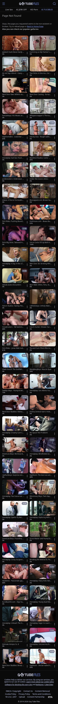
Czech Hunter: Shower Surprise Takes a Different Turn (40, 327)
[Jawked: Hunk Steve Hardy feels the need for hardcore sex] (15, 45)
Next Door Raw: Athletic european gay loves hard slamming (12, 94)
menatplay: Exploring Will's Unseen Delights (40, 517)
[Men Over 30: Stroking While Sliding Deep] (43, 257)
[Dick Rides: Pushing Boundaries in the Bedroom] (15, 215)
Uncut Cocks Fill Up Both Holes (40, 242)
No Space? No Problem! (39, 433)
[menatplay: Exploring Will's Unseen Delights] (43, 511)
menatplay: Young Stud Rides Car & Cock (40, 602)
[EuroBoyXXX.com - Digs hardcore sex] (15, 595)
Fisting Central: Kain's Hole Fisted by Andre (40, 412)
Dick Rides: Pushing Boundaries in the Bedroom (13, 221)
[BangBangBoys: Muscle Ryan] (43, 363)
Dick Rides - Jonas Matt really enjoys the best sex (13, 348)
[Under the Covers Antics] (43, 172)
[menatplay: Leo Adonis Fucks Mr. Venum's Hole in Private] (43, 384)
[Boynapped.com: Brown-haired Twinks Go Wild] (43, 193)
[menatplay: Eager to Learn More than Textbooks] (43, 616)
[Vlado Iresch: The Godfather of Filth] (15, 363)
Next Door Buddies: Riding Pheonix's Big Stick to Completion (13, 412)
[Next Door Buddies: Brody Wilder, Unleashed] (15, 659)
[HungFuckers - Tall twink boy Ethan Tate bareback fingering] (15, 320)
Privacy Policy (24, 694)
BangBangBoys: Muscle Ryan (40, 369)
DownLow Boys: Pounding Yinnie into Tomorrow (13, 539)
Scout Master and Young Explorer (40, 539)
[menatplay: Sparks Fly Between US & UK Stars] (15, 511)
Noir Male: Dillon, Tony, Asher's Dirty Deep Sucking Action (40, 285)
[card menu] (27, 53)
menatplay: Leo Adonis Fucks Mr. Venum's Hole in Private (40, 391)
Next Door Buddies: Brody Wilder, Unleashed (13, 665)
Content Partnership (35, 697)
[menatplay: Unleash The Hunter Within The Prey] (15, 616)
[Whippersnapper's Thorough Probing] (43, 109)
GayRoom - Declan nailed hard (40, 665)
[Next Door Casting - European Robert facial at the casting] (43, 88)
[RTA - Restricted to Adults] (50, 697)
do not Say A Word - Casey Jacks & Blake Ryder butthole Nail (13, 73)
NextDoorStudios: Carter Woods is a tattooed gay (40, 158)
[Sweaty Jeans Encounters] (15, 278)
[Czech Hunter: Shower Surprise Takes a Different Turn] (43, 320)
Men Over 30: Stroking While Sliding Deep (40, 264)
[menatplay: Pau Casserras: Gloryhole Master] (15, 489)
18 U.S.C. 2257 (10, 697)
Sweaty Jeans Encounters (11, 285)
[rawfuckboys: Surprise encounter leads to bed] (15, 468)
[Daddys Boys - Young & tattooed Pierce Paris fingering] (15, 384)
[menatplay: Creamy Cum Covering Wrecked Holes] (15, 426)
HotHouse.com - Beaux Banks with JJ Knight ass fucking (41, 221)
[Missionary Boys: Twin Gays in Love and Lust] (43, 489)
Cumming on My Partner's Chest (40, 52)
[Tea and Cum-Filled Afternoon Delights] (43, 341)
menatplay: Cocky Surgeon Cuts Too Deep (13, 560)
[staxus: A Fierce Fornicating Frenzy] (15, 193)
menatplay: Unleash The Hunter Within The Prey (12, 623)
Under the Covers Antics (39, 179)
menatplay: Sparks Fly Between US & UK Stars (13, 517)
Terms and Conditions (41, 694)
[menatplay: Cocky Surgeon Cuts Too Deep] (15, 553)
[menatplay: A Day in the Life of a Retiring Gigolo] (15, 257)
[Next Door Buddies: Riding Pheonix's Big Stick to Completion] (15, 405)
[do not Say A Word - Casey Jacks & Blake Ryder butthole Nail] (15, 66)
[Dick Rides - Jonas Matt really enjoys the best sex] (15, 341)
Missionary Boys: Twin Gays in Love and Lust (40, 496)
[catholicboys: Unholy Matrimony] (43, 299)
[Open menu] (3, 3)
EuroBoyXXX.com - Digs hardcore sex (13, 602)
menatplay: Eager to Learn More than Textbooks (41, 623)
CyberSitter (48, 684)
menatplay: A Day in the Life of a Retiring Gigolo (12, 264)
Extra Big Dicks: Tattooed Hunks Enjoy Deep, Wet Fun (13, 242)
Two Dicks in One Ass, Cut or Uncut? (40, 73)
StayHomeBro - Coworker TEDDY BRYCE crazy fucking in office (13, 137)
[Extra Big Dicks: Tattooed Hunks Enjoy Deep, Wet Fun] (15, 236)
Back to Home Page (35, 26)
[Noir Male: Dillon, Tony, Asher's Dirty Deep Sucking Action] (43, 278)
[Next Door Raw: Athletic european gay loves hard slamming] (15, 88)
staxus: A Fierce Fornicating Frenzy (12, 200)
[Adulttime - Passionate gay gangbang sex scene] (15, 574)
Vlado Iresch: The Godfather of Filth (13, 369)
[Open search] (54, 3)
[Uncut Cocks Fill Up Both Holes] (43, 236)
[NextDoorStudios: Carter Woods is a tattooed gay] (43, 151)
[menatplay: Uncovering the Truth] (43, 638)
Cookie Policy (10, 694)
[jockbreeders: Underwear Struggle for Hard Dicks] (15, 172)
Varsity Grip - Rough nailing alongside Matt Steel (40, 137)
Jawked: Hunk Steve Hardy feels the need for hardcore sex (12, 52)
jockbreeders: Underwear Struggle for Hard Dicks (13, 179)
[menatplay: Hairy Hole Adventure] (43, 574)
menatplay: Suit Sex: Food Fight (12, 158)
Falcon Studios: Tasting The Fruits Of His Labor (13, 306)
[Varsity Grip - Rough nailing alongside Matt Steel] (43, 130)
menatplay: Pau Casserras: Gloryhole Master (13, 496)
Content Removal (42, 691)
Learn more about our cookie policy (40, 682)
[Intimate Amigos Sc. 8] (15, 638)
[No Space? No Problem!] (43, 426)
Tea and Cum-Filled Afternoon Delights (40, 348)
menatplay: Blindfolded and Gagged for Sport (40, 454)
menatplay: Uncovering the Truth (40, 644)
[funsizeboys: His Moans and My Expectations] (15, 109)
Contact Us (28, 691)
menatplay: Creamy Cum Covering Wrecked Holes (12, 433)
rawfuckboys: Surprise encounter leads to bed (13, 475)
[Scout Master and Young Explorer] (43, 532)
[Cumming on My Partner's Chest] (43, 45)
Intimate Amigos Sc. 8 (10, 644)
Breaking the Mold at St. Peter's (40, 560)
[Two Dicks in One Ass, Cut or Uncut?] (43, 66)
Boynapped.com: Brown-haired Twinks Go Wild (40, 200)
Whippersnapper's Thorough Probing (40, 116)
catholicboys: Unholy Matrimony (40, 306)
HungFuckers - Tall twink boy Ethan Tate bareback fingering (13, 327)
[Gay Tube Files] (29, 4)
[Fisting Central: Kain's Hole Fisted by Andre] (43, 405)
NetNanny (40, 684)
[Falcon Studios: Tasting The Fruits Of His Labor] (15, 299)
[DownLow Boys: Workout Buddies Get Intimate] (15, 447)
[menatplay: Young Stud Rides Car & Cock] (43, 595)
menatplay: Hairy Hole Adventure (40, 581)
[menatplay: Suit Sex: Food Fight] (15, 151)
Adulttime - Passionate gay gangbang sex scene (13, 581)
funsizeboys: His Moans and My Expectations (13, 116)
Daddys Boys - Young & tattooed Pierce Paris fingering (13, 391)
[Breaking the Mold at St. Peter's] (43, 553)
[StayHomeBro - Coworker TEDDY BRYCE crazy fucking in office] (15, 130)
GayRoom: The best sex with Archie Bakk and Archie (40, 475)
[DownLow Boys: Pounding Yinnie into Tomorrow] (15, 532)
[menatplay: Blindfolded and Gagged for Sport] (43, 447)
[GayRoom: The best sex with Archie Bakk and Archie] (43, 468)
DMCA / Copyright (13, 691)
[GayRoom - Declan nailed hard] (43, 659)
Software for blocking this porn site (18, 684)
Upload (22, 697)
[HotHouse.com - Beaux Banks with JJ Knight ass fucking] (43, 215)
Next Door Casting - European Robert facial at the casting (40, 94)
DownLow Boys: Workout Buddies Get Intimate (13, 454)
